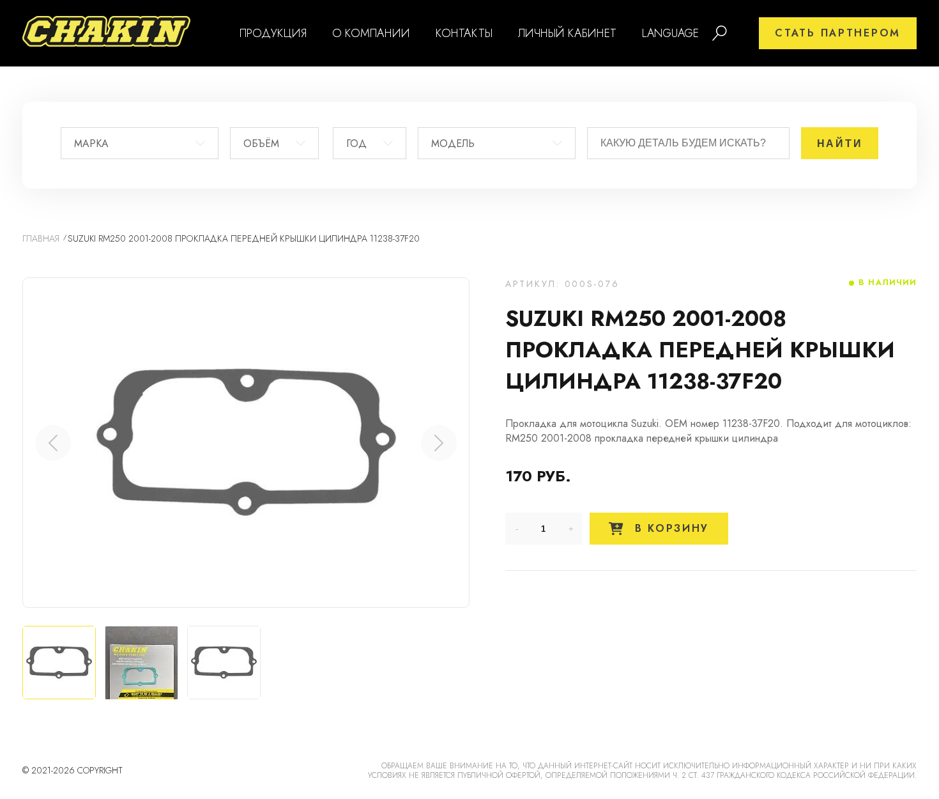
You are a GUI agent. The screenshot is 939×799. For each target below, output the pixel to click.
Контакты (464, 33)
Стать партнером (838, 33)
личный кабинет (567, 33)
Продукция (273, 33)
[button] (439, 443)
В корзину (669, 528)
